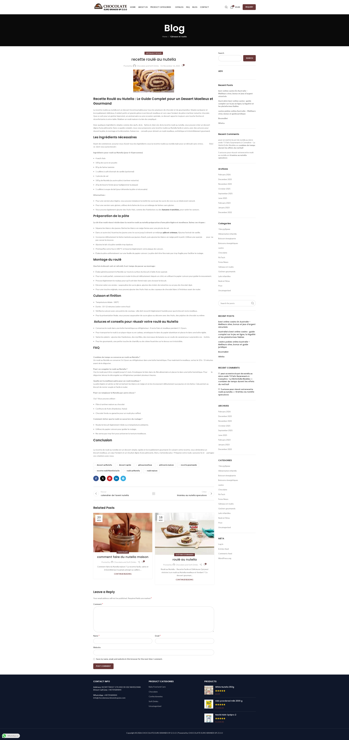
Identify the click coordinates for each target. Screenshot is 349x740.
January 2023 (224, 207)
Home (164, 36)
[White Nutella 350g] (208, 690)
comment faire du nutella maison (122, 557)
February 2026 (224, 174)
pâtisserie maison (166, 465)
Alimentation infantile (227, 234)
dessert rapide (125, 465)
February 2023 (224, 203)
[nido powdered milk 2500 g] (208, 704)
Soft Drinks (153, 701)
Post (220, 285)
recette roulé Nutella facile (108, 471)
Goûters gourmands (184, 554)
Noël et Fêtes (224, 281)
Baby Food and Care (157, 687)
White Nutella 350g (224, 687)
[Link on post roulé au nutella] (184, 534)
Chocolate (123, 552)
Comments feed (225, 553)
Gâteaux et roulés (178, 36)
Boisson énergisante (227, 238)
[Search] (226, 7)
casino (221, 248)
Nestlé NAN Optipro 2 (225, 715)
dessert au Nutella (104, 465)
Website (97, 647)
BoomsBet (223, 118)
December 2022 (225, 212)
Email (158, 635)
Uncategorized (224, 290)
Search (221, 53)
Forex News (223, 262)
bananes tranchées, (171, 209)
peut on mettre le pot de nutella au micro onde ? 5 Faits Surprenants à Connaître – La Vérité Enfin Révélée (236, 142)
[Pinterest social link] (109, 478)
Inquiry (249, 7)
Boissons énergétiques (228, 243)
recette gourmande (189, 465)
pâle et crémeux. (170, 232)
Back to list (153, 493)
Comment (98, 604)
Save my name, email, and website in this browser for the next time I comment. (129, 659)
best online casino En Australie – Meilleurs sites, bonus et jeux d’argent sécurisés (235, 93)
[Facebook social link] (96, 478)
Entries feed (223, 549)
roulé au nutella (184, 559)
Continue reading (123, 574)
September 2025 (225, 193)
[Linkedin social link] (116, 478)
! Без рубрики (224, 229)
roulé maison (152, 471)
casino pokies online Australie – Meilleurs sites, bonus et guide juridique (234, 344)
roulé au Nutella (133, 471)
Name (96, 635)
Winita (221, 123)
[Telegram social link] (123, 478)
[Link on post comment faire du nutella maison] (122, 532)
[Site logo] (110, 7)
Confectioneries (156, 696)
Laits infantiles (224, 276)
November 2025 (225, 184)
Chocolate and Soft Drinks (148, 66)
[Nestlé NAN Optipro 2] (208, 718)
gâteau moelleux (145, 465)
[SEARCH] (252, 303)
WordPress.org (224, 558)
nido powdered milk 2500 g (228, 701)
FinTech (221, 257)
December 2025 (225, 179)
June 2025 (222, 198)
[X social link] (103, 478)
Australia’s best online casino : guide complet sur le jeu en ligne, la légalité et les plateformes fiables (236, 103)
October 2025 (224, 189)
